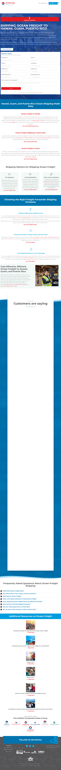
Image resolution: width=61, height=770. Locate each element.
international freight (28, 257)
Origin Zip (34, 69)
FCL (19, 217)
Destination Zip (35, 74)
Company (34, 63)
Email (33, 57)
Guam (55, 181)
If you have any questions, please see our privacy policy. (30, 92)
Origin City (4, 69)
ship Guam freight (30, 157)
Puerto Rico (47, 182)
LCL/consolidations (25, 217)
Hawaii (52, 181)
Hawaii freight (48, 37)
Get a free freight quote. (30, 159)
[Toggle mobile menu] (58, 2)
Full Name (4, 57)
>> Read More (30, 632)
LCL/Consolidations (30, 177)
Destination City (6, 74)
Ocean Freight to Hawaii (30, 114)
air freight (13, 122)
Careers (10, 751)
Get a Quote (52, 3)
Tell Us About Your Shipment (9, 80)
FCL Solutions (9, 177)
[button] (30, 591)
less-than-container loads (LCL (26, 137)
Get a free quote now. (30, 141)
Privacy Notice (37, 763)
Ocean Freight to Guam (31, 148)
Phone (3, 63)
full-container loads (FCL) (45, 137)
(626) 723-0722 (44, 3)
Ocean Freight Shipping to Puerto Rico (30, 133)
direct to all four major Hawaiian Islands (46, 237)
